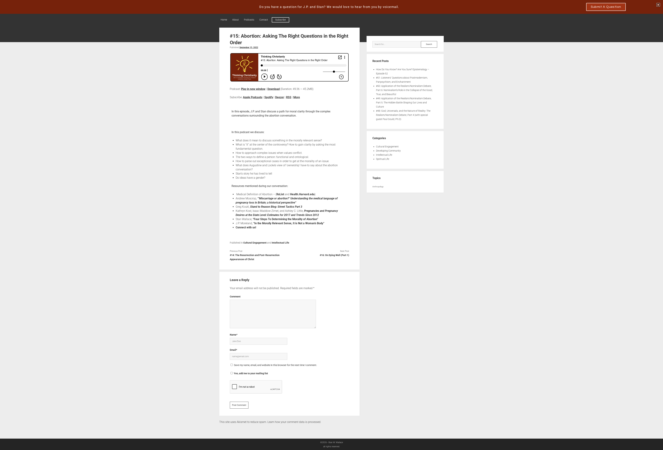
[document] (331, 225)
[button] (658, 4)
